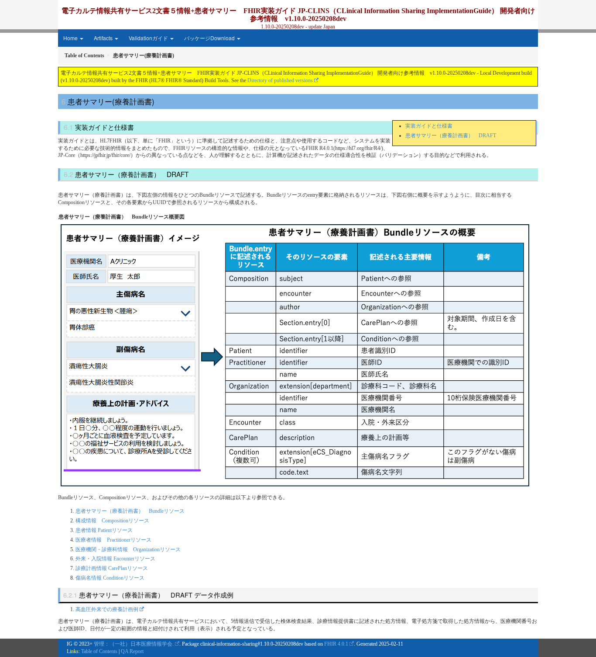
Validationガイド (149, 38)
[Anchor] (157, 101)
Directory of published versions (280, 80)
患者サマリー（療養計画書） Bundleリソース (130, 511)
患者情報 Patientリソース (104, 530)
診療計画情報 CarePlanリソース (111, 568)
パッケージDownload (210, 38)
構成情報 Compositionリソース (112, 521)
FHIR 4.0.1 (336, 644)
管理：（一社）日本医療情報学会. (134, 644)
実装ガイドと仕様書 (428, 126)
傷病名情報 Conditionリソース (109, 578)
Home (71, 38)
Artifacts (104, 38)
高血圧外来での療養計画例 (106, 609)
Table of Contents (99, 651)
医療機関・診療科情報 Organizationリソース (128, 549)
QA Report (132, 651)
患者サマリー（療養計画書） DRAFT (450, 135)
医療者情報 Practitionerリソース (113, 540)
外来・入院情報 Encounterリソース (115, 559)
